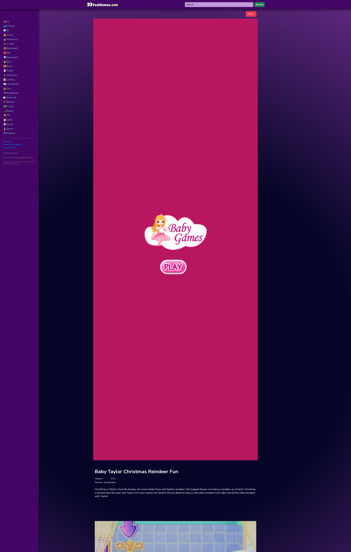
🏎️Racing (8, 111)
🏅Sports (8, 128)
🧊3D (6, 30)
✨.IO (6, 21)
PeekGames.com (102, 4)
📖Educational (11, 84)
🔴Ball (7, 52)
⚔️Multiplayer (11, 93)
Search (259, 4)
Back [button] (251, 13)
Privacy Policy (9, 147)
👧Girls (7, 88)
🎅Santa (7, 119)
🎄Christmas (10, 75)
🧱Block (7, 66)
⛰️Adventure (10, 39)
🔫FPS (6, 115)
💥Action (8, 35)
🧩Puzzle (8, 106)
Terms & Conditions (12, 144)
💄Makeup (9, 101)
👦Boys (7, 61)
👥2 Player (9, 26)
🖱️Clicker (8, 70)
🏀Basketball (10, 48)
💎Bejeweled (10, 57)
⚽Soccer (8, 124)
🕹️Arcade (8, 44)
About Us (7, 141)
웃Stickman (9, 133)
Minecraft (11, 97)
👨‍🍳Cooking (9, 79)
